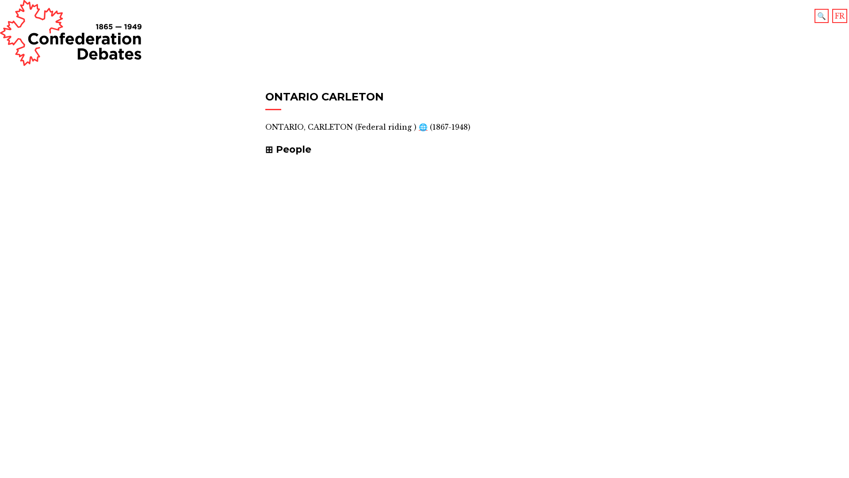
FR (840, 16)
